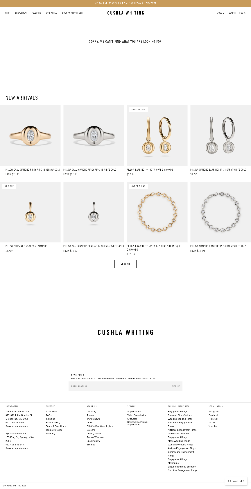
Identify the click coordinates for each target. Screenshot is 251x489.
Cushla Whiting (13, 485)
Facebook (213, 415)
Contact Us (51, 411)
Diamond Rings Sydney (180, 415)
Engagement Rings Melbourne (177, 461)
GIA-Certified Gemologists (100, 426)
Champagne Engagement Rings (181, 454)
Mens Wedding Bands (179, 441)
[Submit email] (176, 386)
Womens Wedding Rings (180, 444)
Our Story (91, 411)
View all (125, 264)
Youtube (213, 426)
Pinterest (213, 419)
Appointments (134, 411)
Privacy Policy (94, 433)
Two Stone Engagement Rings (180, 424)
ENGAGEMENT (21, 13)
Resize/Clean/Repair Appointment (137, 423)
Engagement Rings (177, 411)
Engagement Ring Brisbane (182, 466)
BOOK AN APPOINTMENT (73, 13)
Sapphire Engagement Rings (182, 470)
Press (89, 422)
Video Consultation (136, 415)
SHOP (7, 13)
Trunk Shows (93, 419)
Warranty (50, 433)
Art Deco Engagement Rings (182, 430)
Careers (91, 430)
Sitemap (91, 444)
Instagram (213, 411)
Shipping (50, 419)
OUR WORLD (51, 13)
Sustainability (93, 441)
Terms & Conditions (56, 426)
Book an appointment (17, 426)
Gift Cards (132, 419)
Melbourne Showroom (17, 411)
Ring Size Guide (54, 430)
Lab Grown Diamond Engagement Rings (178, 435)
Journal (90, 415)
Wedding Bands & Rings (180, 419)
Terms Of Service (95, 437)
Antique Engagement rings (182, 448)
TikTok (212, 422)
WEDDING (37, 13)
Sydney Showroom (16, 433)
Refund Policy (53, 422)
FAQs (48, 415)
